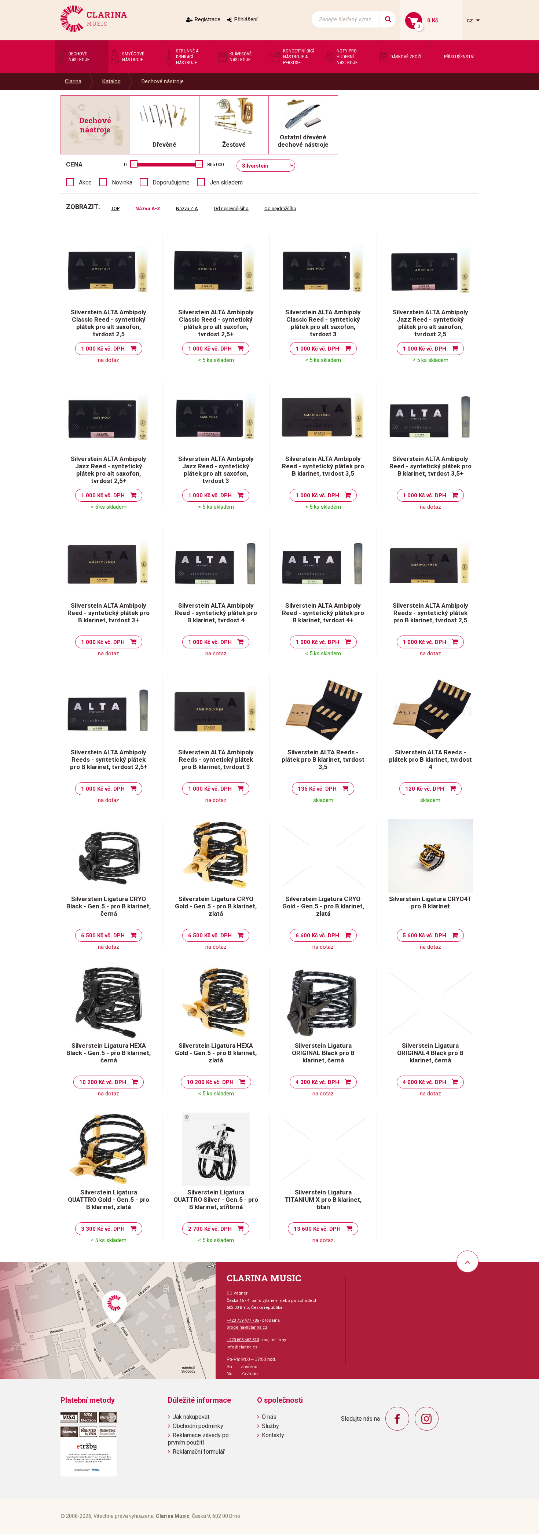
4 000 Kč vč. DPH (424, 1082)
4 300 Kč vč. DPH (317, 1082)
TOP (115, 208)
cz (470, 20)
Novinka (122, 182)
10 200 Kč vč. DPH (102, 1082)
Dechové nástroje (163, 81)
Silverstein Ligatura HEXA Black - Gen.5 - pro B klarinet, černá (108, 1053)
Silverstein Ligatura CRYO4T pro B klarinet (430, 902)
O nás (269, 1416)
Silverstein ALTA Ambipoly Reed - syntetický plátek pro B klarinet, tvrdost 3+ (108, 613)
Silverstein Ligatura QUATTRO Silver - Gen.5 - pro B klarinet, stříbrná (215, 1200)
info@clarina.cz (242, 1347)
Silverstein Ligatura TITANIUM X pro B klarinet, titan (323, 1200)
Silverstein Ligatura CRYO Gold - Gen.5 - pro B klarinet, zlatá (216, 906)
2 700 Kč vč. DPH (210, 1229)
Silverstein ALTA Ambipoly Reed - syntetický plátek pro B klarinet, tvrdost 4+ (323, 613)
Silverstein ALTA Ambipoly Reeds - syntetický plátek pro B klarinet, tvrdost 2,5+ (108, 759)
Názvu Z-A (187, 208)
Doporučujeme (171, 182)
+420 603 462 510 (243, 1339)
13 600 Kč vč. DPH (317, 1229)
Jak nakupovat (191, 1416)
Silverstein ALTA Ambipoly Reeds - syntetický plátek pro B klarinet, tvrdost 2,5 (430, 613)
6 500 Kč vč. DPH (103, 935)
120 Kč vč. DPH (424, 789)
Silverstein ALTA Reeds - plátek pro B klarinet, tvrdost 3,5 (323, 759)
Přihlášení (245, 19)
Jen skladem (226, 182)
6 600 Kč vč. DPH (317, 935)
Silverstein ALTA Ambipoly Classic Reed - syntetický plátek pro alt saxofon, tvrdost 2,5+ (216, 323)
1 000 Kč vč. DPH (103, 348)
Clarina (73, 81)
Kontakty (273, 1435)
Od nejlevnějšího (231, 208)
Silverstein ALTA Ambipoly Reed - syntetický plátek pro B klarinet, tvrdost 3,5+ (430, 466)
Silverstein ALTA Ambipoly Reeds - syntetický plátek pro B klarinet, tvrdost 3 (216, 759)
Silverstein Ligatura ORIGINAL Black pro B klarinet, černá (323, 1053)
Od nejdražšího (280, 208)
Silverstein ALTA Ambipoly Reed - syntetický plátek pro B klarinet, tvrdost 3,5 (323, 466)
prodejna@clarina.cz (247, 1327)
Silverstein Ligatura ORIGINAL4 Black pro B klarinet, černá (430, 1053)
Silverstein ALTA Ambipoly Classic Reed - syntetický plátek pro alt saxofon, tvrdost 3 (323, 323)
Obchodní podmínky (198, 1426)
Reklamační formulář (199, 1451)
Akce (85, 182)
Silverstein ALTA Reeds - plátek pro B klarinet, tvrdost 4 (430, 759)
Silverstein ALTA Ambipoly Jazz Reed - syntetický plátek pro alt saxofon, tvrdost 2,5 (430, 323)
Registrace (207, 19)
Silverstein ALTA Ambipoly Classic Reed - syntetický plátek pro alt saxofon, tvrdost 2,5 (108, 323)
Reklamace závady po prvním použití (198, 1439)
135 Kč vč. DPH (317, 789)
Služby (270, 1426)
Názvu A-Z (147, 208)
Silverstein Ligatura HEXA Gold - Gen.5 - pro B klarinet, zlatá (216, 1053)
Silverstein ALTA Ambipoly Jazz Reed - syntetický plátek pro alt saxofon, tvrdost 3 (216, 469)
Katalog (111, 81)
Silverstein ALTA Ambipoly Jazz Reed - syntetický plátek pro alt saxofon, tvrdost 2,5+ (108, 469)
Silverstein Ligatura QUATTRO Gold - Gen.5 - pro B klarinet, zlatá (108, 1200)
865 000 (215, 164)
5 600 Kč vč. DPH (424, 935)
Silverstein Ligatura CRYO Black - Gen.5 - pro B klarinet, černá (108, 906)
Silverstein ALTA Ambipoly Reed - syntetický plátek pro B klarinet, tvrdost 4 (216, 613)
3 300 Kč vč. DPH (103, 1229)
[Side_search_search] (388, 19)
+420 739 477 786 (243, 1320)
